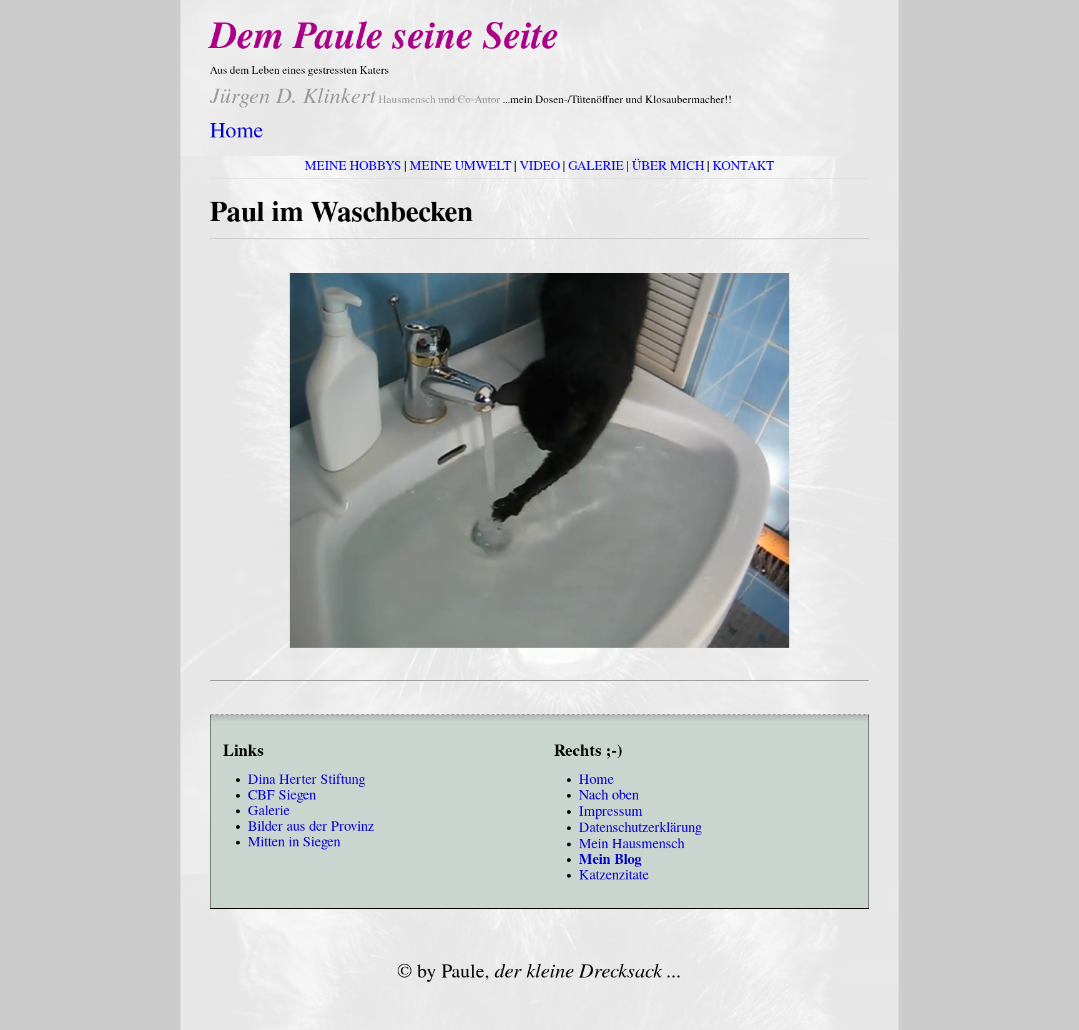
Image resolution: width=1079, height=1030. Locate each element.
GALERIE (596, 165)
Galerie (269, 810)
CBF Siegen (282, 794)
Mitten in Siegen (294, 841)
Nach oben (609, 794)
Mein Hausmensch (631, 843)
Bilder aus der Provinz (311, 825)
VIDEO (540, 165)
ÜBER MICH (668, 165)
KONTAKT (743, 165)
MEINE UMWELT (460, 165)
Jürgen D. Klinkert (293, 94)
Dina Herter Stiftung (306, 778)
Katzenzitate (614, 874)
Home (237, 129)
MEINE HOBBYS (353, 165)
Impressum (611, 810)
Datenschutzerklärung (640, 826)
